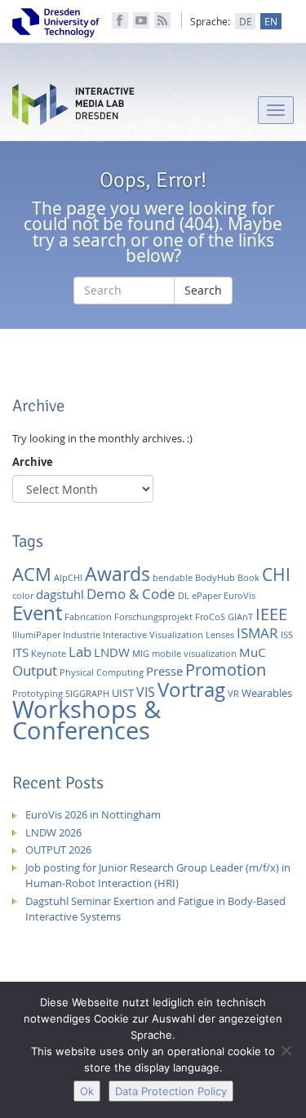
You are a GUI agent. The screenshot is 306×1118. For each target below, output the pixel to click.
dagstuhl (60, 594)
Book (248, 577)
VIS (145, 692)
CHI (276, 574)
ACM (31, 574)
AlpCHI (68, 577)
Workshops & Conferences (86, 720)
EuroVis (239, 595)
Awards (117, 574)
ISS (287, 635)
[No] (285, 1050)
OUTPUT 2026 (58, 849)
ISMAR (257, 632)
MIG (140, 653)
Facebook (120, 20)
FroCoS (210, 617)
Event (37, 612)
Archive (32, 462)
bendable (173, 577)
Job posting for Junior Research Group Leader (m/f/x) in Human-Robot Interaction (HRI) (157, 875)
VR (233, 693)
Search (203, 290)
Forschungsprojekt (153, 617)
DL (183, 595)
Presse (164, 671)
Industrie (81, 635)
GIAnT (240, 617)
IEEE (271, 614)
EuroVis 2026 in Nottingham (93, 814)
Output (34, 670)
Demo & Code (130, 593)
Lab (80, 651)
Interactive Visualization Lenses (168, 635)
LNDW (112, 652)
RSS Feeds (162, 20)
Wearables (267, 692)
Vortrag (191, 689)
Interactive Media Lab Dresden (73, 108)
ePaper (206, 595)
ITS (20, 652)
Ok (87, 1091)
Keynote (48, 653)
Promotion (225, 670)
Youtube (141, 20)
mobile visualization (194, 653)
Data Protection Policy (171, 1091)
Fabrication (88, 617)
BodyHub (215, 577)
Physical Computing (102, 672)
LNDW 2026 (53, 832)
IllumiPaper (36, 635)
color (22, 595)
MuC (252, 652)
